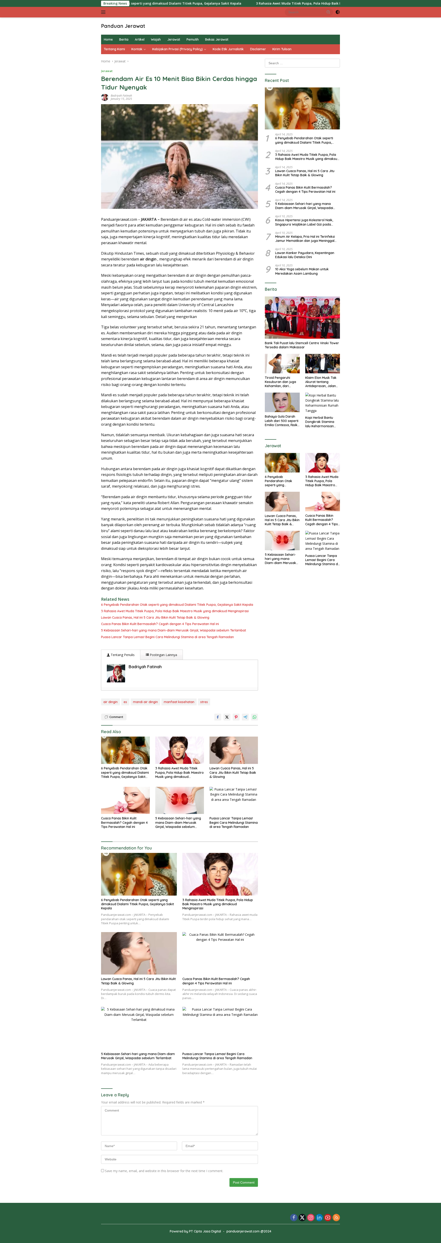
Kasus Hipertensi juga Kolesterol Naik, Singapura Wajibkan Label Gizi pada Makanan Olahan (304, 222)
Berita (123, 39)
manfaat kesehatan (179, 702)
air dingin (110, 702)
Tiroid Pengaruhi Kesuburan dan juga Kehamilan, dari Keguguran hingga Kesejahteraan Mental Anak (281, 382)
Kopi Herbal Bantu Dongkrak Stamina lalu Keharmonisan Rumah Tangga (319, 422)
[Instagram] (310, 1218)
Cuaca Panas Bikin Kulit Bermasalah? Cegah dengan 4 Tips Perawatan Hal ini (160, 624)
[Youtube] (327, 1218)
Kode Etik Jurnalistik (228, 49)
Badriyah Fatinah (121, 96)
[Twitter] (302, 1218)
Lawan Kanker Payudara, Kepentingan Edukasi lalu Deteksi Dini (304, 255)
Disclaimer (258, 49)
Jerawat (173, 39)
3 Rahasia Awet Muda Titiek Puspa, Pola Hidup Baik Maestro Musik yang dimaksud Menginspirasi (282, 3)
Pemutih (193, 39)
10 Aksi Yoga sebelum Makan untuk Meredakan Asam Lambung (302, 271)
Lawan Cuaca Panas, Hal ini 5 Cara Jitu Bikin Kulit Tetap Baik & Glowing (155, 617)
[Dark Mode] (337, 12)
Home (108, 39)
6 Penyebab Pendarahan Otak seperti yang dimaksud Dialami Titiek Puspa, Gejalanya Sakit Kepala (177, 605)
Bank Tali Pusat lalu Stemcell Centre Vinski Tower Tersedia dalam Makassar (302, 345)
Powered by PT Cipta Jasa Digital (195, 1231)
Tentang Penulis (122, 655)
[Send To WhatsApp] (254, 717)
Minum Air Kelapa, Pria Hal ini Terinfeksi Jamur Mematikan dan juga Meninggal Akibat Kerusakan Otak (305, 238)
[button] (328, 12)
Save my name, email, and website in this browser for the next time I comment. (164, 1171)
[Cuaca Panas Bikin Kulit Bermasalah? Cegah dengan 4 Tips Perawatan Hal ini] (125, 800)
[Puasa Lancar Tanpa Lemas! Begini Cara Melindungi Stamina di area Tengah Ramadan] (233, 800)
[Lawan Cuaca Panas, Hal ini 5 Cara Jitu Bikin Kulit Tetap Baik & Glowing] (233, 750)
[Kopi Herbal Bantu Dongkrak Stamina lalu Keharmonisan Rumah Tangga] (322, 403)
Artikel (139, 39)
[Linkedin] (319, 1218)
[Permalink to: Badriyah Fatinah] (104, 97)
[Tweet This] (226, 717)
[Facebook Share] (217, 717)
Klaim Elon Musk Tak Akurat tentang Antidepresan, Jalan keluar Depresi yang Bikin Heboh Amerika (321, 382)
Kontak (136, 49)
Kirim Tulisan (281, 49)
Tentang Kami (114, 49)
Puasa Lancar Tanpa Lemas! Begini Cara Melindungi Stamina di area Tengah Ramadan (167, 637)
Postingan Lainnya (163, 655)
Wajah (156, 39)
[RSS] (336, 1218)
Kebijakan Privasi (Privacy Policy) (177, 49)
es (125, 702)
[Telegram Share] (245, 717)
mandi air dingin (145, 702)
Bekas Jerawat (216, 39)
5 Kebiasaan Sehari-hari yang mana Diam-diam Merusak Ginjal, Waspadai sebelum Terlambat (173, 630)
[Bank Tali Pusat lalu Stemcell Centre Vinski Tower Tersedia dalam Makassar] (302, 317)
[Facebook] (293, 1218)
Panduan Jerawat (123, 26)
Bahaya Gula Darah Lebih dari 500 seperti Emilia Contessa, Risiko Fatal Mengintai (282, 420)
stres (204, 702)
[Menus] (104, 12)
